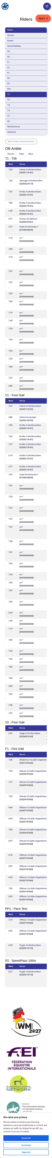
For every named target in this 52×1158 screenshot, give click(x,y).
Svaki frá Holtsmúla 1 (28, 227)
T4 (8, 110)
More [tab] (31, 154)
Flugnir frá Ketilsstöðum (30, 945)
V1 (8, 116)
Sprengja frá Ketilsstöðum (31, 181)
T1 (8, 94)
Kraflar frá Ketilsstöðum (30, 192)
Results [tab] (10, 154)
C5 (8, 57)
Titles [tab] (21, 154)
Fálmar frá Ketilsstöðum (30, 170)
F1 (8, 62)
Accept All (26, 1138)
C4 (8, 51)
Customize (26, 1145)
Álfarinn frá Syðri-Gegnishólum (33, 771)
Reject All (26, 1152)
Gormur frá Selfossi (28, 219)
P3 (8, 84)
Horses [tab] (10, 35)
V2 (8, 121)
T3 (8, 105)
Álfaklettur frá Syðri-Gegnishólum (34, 760)
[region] (26, 1135)
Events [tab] (10, 41)
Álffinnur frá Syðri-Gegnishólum (33, 807)
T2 (8, 100)
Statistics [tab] (11, 132)
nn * (21, 238)
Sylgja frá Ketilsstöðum (29, 733)
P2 (8, 78)
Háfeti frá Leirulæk (27, 417)
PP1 (9, 89)
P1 (8, 73)
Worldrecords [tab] (13, 127)
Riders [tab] (10, 30)
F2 (8, 68)
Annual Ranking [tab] (14, 46)
